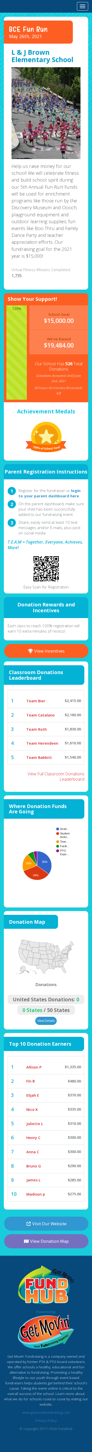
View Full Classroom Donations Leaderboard (56, 776)
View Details (46, 1021)
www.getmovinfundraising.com (46, 1412)
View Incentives (49, 651)
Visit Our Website (48, 1224)
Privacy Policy (46, 1420)
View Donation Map (49, 1241)
